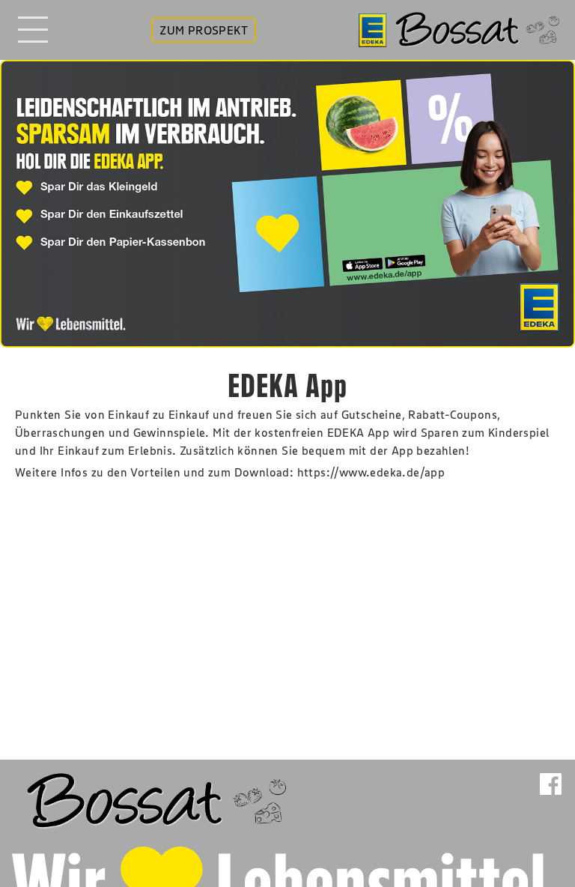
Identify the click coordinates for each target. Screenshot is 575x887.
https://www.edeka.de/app (371, 471)
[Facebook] (550, 797)
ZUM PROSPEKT (203, 29)
